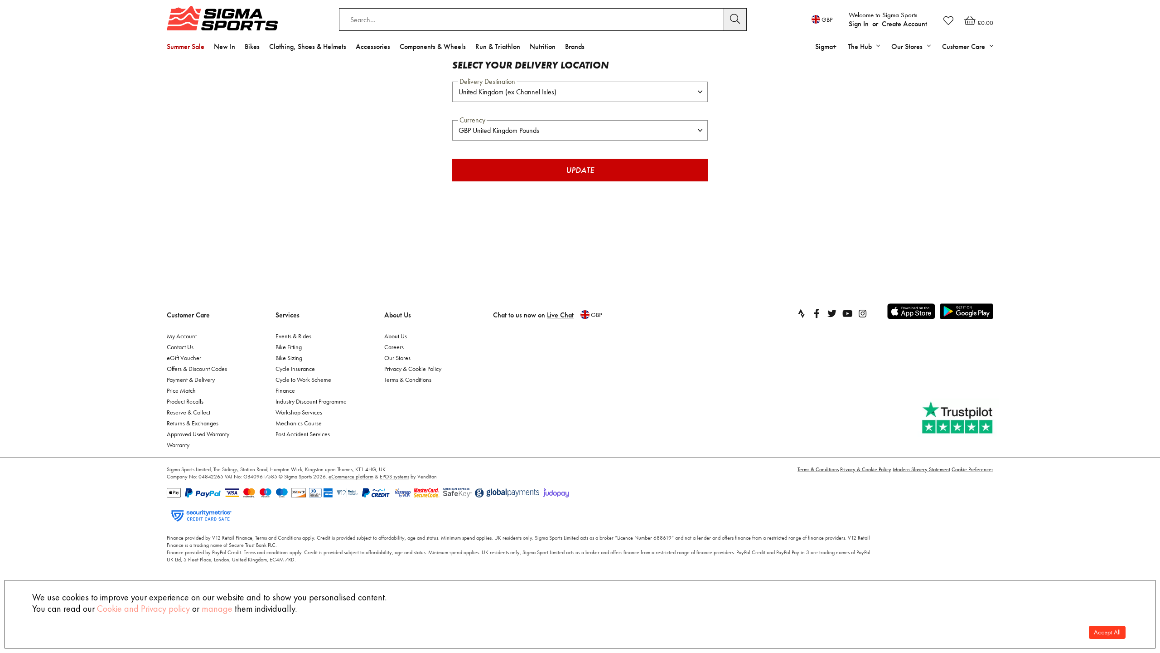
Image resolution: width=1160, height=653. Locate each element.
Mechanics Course (299, 423)
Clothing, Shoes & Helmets (307, 46)
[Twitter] (831, 313)
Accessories (373, 46)
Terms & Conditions (407, 379)
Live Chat (560, 315)
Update (580, 170)
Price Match (181, 390)
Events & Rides (293, 336)
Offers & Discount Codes (197, 369)
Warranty (178, 445)
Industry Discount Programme (311, 401)
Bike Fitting (289, 347)
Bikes (252, 46)
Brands (575, 46)
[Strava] (801, 313)
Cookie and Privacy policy (143, 608)
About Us (397, 315)
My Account (182, 336)
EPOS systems (394, 476)
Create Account (904, 24)
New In (224, 46)
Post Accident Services (303, 434)
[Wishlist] (948, 20)
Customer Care (188, 315)
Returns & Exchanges (192, 423)
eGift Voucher (184, 358)
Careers (394, 347)
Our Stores (397, 358)
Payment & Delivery (191, 379)
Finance (285, 390)
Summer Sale (185, 46)
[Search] (735, 19)
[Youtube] (847, 313)
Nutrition (543, 46)
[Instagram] (862, 313)
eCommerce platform (351, 476)
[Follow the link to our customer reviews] (958, 418)
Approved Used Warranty (198, 434)
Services (288, 315)
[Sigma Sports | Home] (222, 18)
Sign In (859, 24)
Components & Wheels (433, 46)
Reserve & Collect (188, 412)
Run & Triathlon (497, 46)
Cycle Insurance (295, 369)
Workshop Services (299, 412)
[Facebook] (816, 313)
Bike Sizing (289, 358)
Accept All (1107, 632)
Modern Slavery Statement (921, 469)
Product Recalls (185, 401)
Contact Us (180, 347)
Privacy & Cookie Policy (412, 369)
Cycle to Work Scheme (303, 379)
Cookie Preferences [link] (972, 469)
